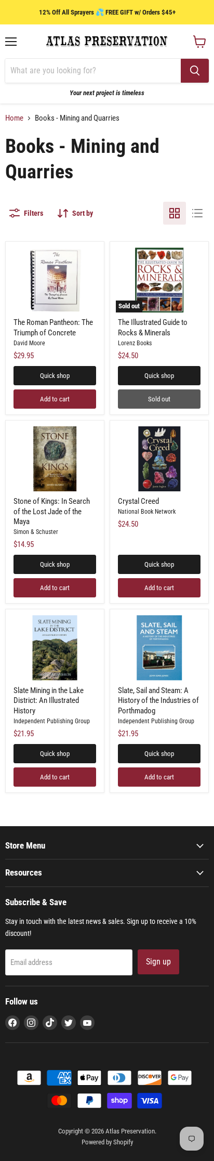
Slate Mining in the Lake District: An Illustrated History (49, 700)
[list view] (197, 213)
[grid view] (174, 213)
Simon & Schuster (36, 532)
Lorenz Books (135, 343)
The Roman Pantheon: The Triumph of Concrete (53, 327)
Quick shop (55, 376)
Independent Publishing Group (52, 721)
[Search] (195, 71)
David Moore (29, 343)
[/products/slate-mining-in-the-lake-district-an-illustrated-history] (54, 647)
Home (14, 118)
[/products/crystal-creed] (159, 458)
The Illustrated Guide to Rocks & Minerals (153, 327)
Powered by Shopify (107, 1142)
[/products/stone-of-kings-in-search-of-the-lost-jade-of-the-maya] (54, 458)
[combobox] (93, 71)
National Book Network (147, 511)
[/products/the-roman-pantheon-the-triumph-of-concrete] (54, 279)
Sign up (158, 962)
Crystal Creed (138, 501)
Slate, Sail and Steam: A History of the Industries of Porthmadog (158, 700)
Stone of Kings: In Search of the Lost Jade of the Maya (52, 511)
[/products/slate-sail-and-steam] (159, 647)
